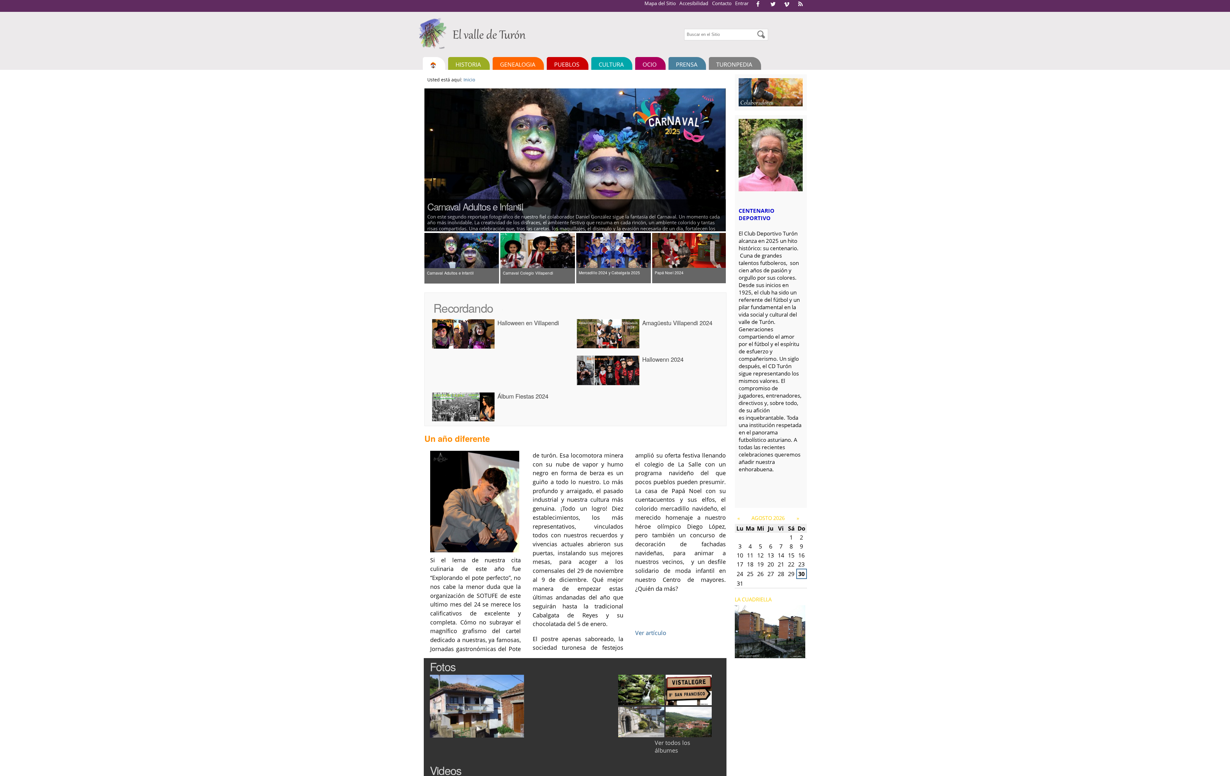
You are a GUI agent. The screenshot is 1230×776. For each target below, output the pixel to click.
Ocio (650, 64)
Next (735, 159)
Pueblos (566, 64)
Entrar (742, 3)
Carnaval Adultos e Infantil (475, 206)
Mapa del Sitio (660, 3)
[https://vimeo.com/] (786, 4)
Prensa (686, 64)
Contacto (722, 3)
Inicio (469, 80)
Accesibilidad (693, 3)
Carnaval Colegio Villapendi (528, 273)
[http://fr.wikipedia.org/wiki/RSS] (800, 4)
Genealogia (517, 64)
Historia (468, 64)
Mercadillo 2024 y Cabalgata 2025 (609, 272)
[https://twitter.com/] (773, 4)
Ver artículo (650, 633)
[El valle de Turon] (474, 33)
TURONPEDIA (734, 64)
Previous (414, 159)
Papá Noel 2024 (669, 272)
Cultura (611, 64)
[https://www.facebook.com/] (758, 4)
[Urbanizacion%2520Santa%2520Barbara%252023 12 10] (770, 654)
